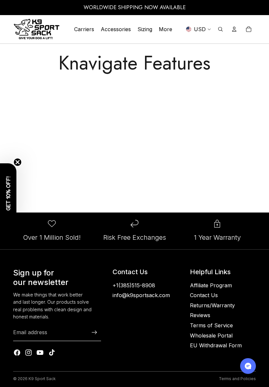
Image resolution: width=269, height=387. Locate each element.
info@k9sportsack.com (141, 295)
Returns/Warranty (212, 305)
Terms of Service (211, 325)
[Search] (220, 29)
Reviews (200, 315)
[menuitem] (165, 29)
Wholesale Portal (211, 335)
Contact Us (204, 295)
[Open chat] (248, 366)
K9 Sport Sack (42, 378)
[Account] (234, 29)
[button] (8, 193)
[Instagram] (28, 352)
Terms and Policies (237, 378)
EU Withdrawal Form (216, 345)
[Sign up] (94, 332)
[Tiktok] (52, 352)
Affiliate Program (211, 285)
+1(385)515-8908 (134, 285)
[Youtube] (40, 352)
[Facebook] (17, 352)
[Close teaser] (17, 162)
